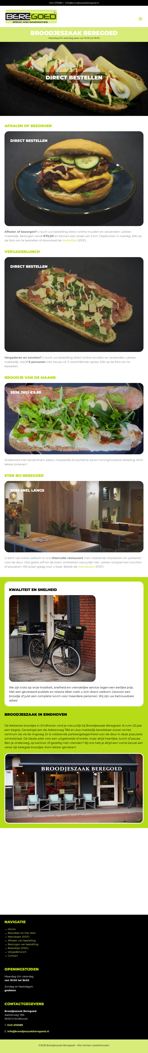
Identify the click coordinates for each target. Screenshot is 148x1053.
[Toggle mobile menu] (141, 19)
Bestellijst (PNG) (18, 948)
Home (12, 929)
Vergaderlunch (17, 952)
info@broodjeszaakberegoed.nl (82, 2)
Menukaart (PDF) (18, 936)
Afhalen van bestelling (22, 940)
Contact (13, 955)
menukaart (86, 566)
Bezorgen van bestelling (23, 944)
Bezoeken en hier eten (22, 933)
